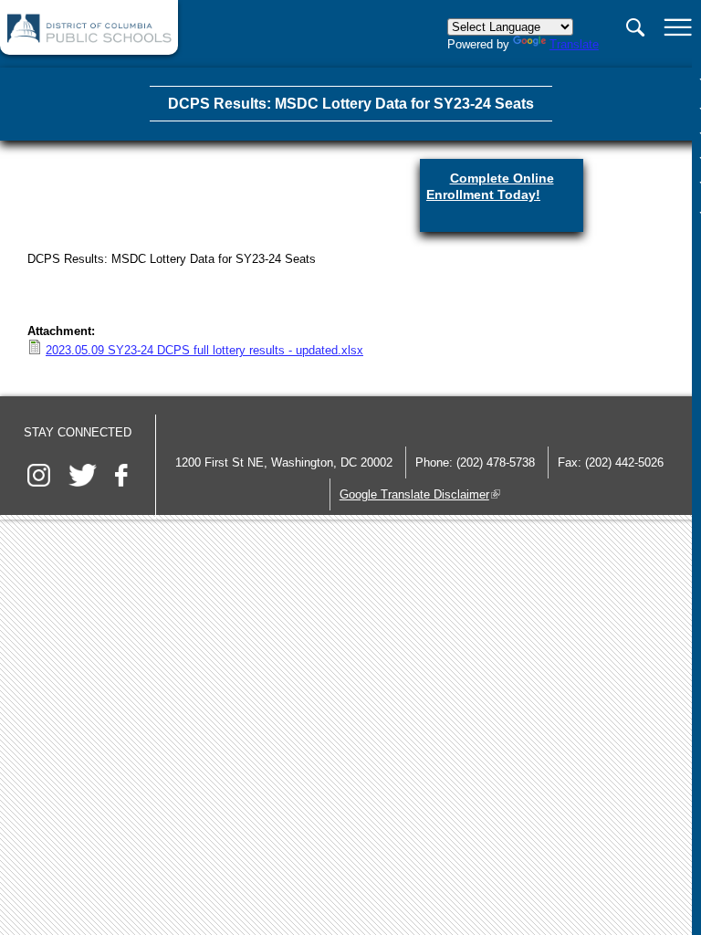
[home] (89, 39)
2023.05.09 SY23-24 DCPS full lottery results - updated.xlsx (204, 350)
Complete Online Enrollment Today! (501, 191)
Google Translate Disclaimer (420, 494)
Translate (574, 44)
